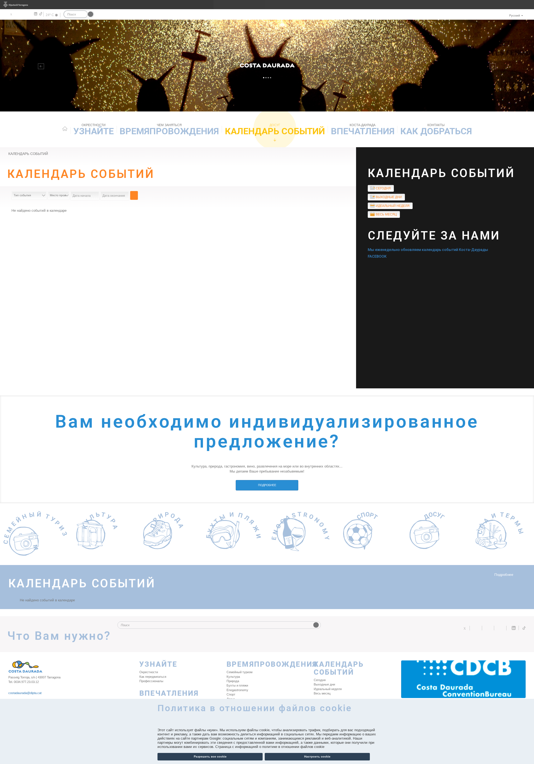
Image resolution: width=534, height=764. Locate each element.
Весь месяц (386, 214)
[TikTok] (41, 14)
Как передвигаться (152, 676)
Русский (514, 15)
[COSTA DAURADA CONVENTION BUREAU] (463, 679)
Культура (233, 676)
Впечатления (362, 130)
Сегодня (383, 188)
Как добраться (436, 130)
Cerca (134, 195)
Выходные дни (389, 197)
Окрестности (148, 672)
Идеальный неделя (392, 206)
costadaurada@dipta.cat (25, 693)
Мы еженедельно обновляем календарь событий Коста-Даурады (428, 249)
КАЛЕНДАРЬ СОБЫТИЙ (275, 130)
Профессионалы (151, 681)
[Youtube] (23, 14)
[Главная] (267, 65)
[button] (40, 65)
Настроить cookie (317, 756)
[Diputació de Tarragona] (267, 4)
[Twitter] (11, 14)
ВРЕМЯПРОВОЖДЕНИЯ (169, 130)
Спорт (231, 694)
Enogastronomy (237, 690)
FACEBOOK (377, 256)
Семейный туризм (239, 672)
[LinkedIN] (35, 14)
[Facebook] (17, 14)
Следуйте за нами (434, 235)
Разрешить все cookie (210, 756)
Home (65, 129)
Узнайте (93, 130)
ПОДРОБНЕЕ (267, 485)
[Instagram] (29, 14)
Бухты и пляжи (237, 685)
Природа (233, 681)
